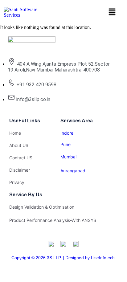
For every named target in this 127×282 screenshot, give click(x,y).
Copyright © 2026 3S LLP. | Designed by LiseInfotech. (63, 257)
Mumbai (68, 156)
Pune (65, 144)
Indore (66, 133)
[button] (112, 12)
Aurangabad (72, 170)
